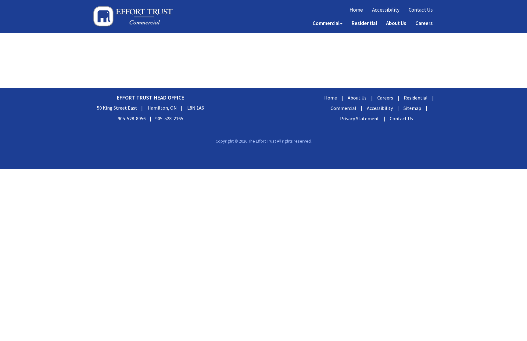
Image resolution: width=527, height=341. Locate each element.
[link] (263, 157)
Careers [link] (424, 23)
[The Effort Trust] (133, 16)
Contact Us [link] (421, 9)
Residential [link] (364, 23)
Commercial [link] (343, 108)
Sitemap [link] (412, 108)
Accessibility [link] (386, 9)
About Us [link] (396, 23)
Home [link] (356, 9)
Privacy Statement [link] (359, 118)
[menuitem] (356, 10)
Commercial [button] (326, 23)
